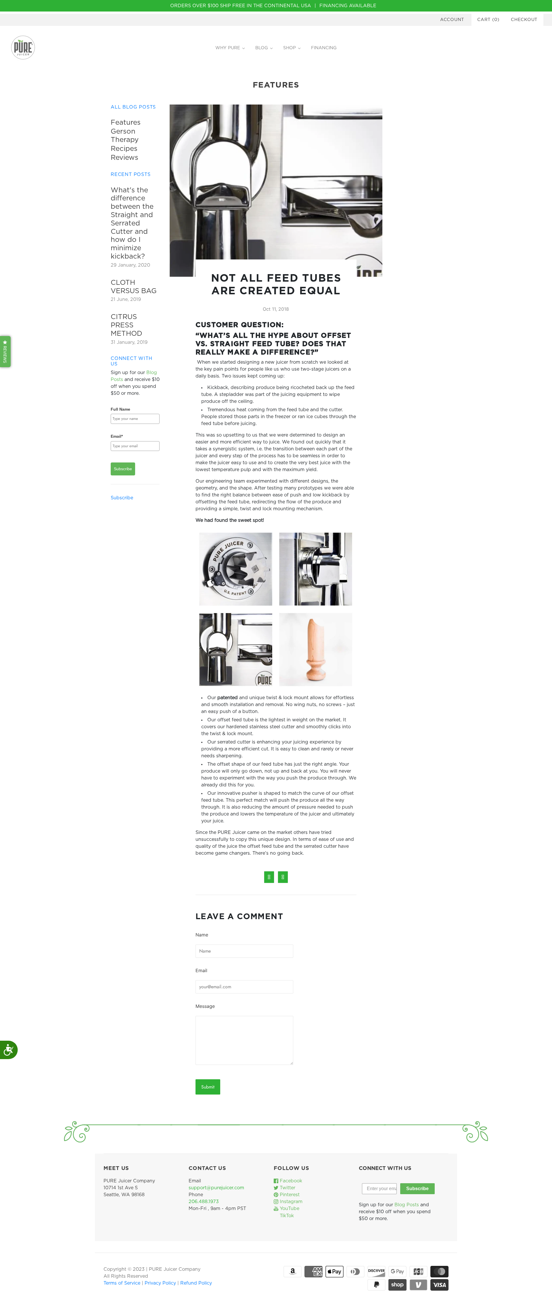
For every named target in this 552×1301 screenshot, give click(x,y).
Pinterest (289, 1194)
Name (201, 935)
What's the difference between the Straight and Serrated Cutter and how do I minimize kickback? (132, 223)
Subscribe (123, 468)
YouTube (288, 1208)
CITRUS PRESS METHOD (126, 325)
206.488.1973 (204, 1201)
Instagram (290, 1201)
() (488, 20)
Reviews (124, 157)
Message (205, 1006)
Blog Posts (406, 1205)
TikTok (286, 1215)
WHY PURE (227, 48)
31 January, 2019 (129, 342)
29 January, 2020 (130, 265)
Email (201, 970)
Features (126, 122)
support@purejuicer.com (216, 1188)
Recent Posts (131, 174)
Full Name (120, 409)
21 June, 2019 (126, 299)
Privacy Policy (161, 1283)
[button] (5, 351)
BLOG (261, 48)
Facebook (290, 1181)
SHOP (289, 48)
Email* (117, 436)
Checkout (524, 20)
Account (452, 20)
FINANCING (324, 48)
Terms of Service (122, 1283)
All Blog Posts (133, 107)
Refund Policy (196, 1283)
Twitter (286, 1188)
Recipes (124, 148)
